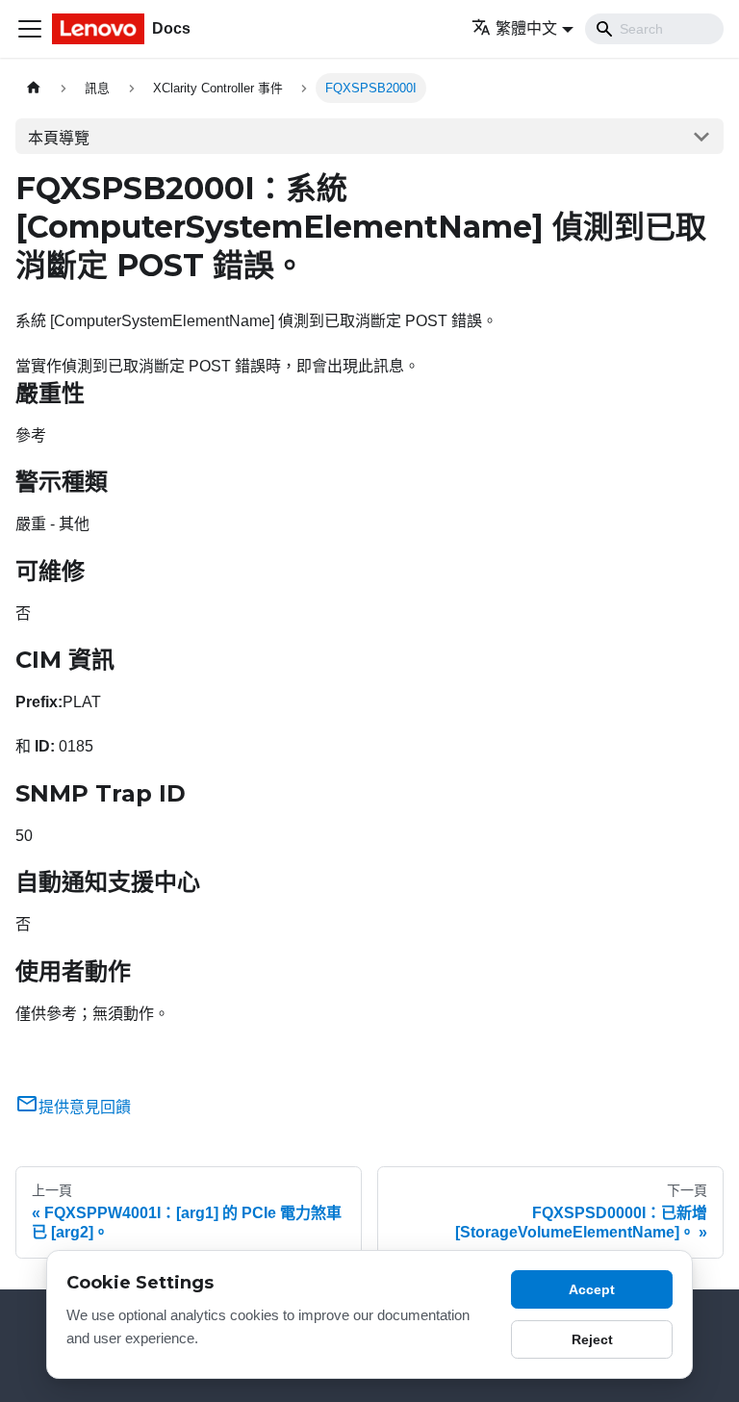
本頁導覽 (58, 138)
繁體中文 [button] (526, 28)
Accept (592, 1289)
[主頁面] (33, 88)
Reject (592, 1339)
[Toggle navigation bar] (29, 28)
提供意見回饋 (84, 1107)
